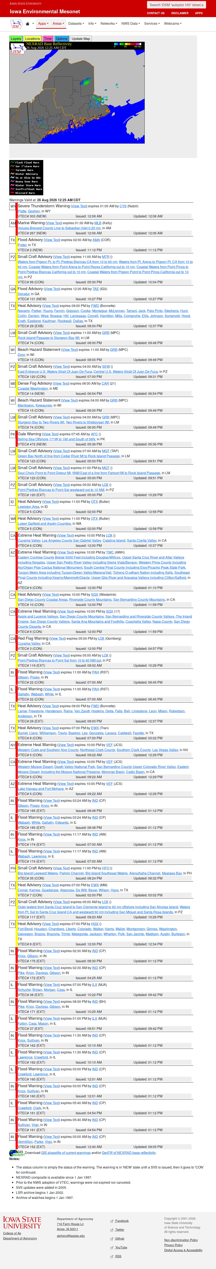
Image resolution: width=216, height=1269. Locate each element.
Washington (168, 928)
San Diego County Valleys (50, 621)
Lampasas (78, 315)
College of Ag (12, 1233)
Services (150, 23)
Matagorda (80, 933)
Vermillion (25, 1141)
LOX (105, 484)
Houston (40, 928)
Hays (115, 890)
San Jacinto (135, 933)
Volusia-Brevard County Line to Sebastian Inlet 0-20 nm (59, 227)
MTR (105, 256)
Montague (99, 310)
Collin (22, 315)
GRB (105, 332)
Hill (66, 315)
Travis (62, 732)
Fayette (138, 732)
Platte (22, 211)
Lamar (22, 710)
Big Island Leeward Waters (38, 873)
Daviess (42, 972)
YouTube (121, 1247)
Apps (42, 23)
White (49, 694)
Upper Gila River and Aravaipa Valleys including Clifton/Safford (138, 577)
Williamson (47, 732)
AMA (96, 239)
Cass (61, 989)
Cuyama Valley (29, 540)
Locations (32, 38)
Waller (120, 928)
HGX (95, 923)
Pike (21, 972)
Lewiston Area (28, 506)
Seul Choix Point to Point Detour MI (44, 472)
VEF (109, 744)
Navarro (24, 310)
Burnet (23, 732)
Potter (22, 244)
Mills (118, 315)
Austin (165, 933)
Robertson (177, 710)
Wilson (104, 890)
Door (21, 354)
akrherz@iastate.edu (71, 1236)
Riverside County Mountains (90, 599)
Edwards (62, 822)
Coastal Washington (33, 388)
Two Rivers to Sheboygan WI (87, 422)
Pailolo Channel (71, 873)
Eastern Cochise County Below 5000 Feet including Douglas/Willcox (69, 557)
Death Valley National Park (74, 766)
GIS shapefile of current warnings (66, 1152)
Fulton (22, 1023)
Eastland (34, 320)
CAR (105, 383)
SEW (106, 366)
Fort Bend (25, 928)
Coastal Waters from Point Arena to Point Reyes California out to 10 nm (82, 266)
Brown (37, 989)
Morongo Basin (113, 771)
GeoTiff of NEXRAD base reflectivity (128, 1152)
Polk (121, 933)
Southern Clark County (134, 749)
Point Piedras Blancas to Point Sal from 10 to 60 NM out (59, 660)
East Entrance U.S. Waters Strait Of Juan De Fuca (55, 371)
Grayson (72, 310)
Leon (153, 710)
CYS (123, 206)
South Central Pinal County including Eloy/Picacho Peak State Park (134, 567)
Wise (45, 315)
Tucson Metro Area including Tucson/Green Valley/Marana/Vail (64, 572)
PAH (95, 672)
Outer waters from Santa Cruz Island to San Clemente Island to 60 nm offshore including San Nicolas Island (98, 906)
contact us (156, 13)
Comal (23, 890)
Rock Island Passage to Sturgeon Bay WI (48, 337)
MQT (105, 450)
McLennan (117, 310)
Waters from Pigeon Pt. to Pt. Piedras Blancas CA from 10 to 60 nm (67, 261)
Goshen (34, 211)
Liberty (71, 928)
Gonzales (96, 732)
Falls (118, 710)
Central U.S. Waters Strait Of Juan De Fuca (126, 371)
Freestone (36, 710)
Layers (16, 38)
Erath (22, 320)
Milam (162, 710)
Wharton (110, 933)
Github (119, 1238)
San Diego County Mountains (82, 616)
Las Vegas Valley (165, 749)
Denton (33, 315)
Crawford (41, 1057)
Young (48, 310)
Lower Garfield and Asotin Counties (44, 523)
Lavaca (110, 732)
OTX (94, 501)
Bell (127, 710)
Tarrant (131, 310)
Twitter (119, 1229)
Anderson (25, 716)
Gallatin (23, 694)
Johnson (156, 315)
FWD (95, 305)
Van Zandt (82, 710)
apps (199, 13)
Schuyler (24, 989)
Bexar (92, 890)
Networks (108, 23)
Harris (109, 928)
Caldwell (124, 732)
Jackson (95, 933)
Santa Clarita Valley (142, 540)
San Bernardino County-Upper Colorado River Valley (136, 766)
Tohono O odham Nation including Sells (143, 572)
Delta (109, 710)
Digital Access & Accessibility (183, 1250)
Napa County (162, 621)
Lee (85, 732)
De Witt (81, 890)
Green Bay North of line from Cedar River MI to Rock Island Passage (69, 455)
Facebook (122, 1221)
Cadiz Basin (135, 771)
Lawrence (39, 856)
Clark (37, 1107)
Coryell (93, 315)
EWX (95, 727)
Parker (36, 310)
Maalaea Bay (172, 873)
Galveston (25, 933)
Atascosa (67, 890)
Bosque (56, 315)
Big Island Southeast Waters (106, 873)
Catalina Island (114, 540)
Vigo (35, 1124)
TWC (110, 552)
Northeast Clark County (97, 749)
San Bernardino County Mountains (139, 599)
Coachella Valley (138, 621)
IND (95, 800)
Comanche (132, 315)
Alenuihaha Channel (144, 873)
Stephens (171, 310)
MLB (97, 222)
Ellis (145, 315)
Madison (152, 933)
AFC (94, 434)
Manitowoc (26, 405)
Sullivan (33, 1040)
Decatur (23, 293)
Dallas (78, 320)
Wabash (37, 694)
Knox (45, 805)
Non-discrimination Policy (181, 1240)
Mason (43, 1023)
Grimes (152, 928)
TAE (96, 288)
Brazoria (53, 933)
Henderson (53, 710)
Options (62, 38)
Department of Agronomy (20, 1238)
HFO (105, 868)
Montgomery (136, 928)
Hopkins (97, 710)
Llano (33, 732)
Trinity (65, 933)
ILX (94, 984)
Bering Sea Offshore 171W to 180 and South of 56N (56, 439)
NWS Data (130, 23)
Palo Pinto (155, 310)
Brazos (40, 933)
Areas (57, 23)
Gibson (23, 677)
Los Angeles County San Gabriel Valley (71, 540)
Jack (141, 310)
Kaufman (49, 320)
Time (48, 38)
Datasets (75, 23)
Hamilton (106, 315)
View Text (79, 206)
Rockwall (65, 320)
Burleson (178, 933)
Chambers (56, 928)
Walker (98, 928)
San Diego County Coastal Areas (43, 599)
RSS (118, 1256)
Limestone (139, 710)
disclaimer (179, 13)
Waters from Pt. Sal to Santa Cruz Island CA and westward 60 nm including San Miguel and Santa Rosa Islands (104, 909)
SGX (94, 594)
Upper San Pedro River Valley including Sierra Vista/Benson (92, 562)
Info (91, 23)
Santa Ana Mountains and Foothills (97, 621)
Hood (186, 315)
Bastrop (74, 732)
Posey (34, 677)
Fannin (59, 310)
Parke (38, 1141)
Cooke (85, 310)
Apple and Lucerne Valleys (38, 616)
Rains (68, 710)
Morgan (49, 989)
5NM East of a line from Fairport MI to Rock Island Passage (116, 472)
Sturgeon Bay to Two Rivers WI (41, 422)
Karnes (34, 890)
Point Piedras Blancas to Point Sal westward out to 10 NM (61, 489)
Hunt (184, 310)
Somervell (172, 315)
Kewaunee (44, 405)
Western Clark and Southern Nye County (48, 749)
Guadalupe (50, 890)
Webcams (171, 23)
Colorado (84, 928)
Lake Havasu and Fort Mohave (41, 788)
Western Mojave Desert (35, 766)
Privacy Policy (173, 1245)
